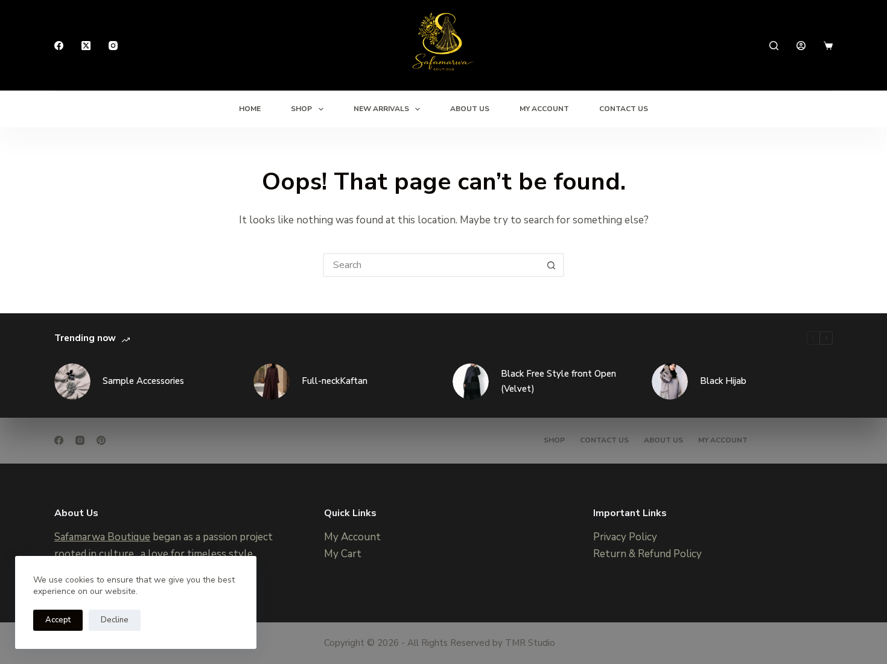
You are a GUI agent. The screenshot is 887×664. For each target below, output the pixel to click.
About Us (469, 108)
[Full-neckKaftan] (271, 381)
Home (250, 108)
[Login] (801, 45)
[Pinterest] (101, 440)
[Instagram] (113, 45)
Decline (115, 620)
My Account (544, 108)
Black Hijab (723, 381)
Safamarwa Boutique (102, 537)
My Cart (342, 554)
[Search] (773, 45)
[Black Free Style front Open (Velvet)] (471, 381)
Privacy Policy (625, 537)
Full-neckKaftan (334, 381)
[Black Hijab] (670, 381)
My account (723, 440)
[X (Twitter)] (86, 45)
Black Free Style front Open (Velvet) (558, 381)
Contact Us (623, 108)
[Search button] (551, 265)
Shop (301, 108)
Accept (58, 620)
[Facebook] (58, 45)
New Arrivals (381, 108)
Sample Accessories (143, 381)
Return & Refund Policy (647, 554)
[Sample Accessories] (72, 381)
